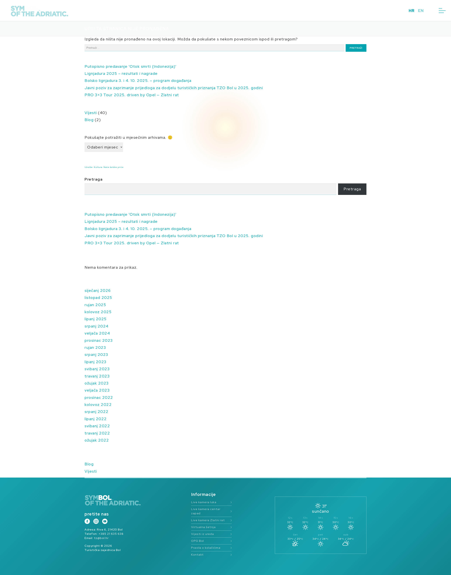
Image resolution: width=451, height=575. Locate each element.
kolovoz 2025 (98, 311)
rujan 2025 (95, 304)
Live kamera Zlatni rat (208, 520)
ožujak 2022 (97, 440)
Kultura (98, 167)
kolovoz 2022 (98, 404)
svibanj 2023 (97, 368)
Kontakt (197, 554)
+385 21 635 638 (111, 534)
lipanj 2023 (95, 361)
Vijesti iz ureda (202, 534)
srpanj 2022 (97, 411)
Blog (89, 119)
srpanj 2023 (96, 354)
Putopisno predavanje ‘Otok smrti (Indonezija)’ (131, 66)
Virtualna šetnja (203, 527)
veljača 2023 (97, 390)
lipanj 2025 (96, 318)
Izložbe (89, 167)
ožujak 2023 (97, 383)
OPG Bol (197, 541)
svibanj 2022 (97, 425)
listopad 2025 (98, 297)
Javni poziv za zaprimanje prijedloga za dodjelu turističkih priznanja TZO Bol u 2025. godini (174, 87)
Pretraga (94, 179)
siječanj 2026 (98, 290)
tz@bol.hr (101, 538)
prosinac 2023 (99, 340)
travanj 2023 (97, 376)
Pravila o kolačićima (205, 548)
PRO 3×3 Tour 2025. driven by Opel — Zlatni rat (132, 94)
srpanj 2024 (97, 326)
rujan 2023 (95, 347)
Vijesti (91, 112)
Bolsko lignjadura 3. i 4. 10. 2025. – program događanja (138, 80)
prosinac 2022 (99, 397)
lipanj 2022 (96, 418)
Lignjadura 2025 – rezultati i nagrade (121, 73)
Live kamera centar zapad (205, 511)
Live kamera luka (203, 502)
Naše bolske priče (114, 167)
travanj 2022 (97, 433)
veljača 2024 (97, 333)
